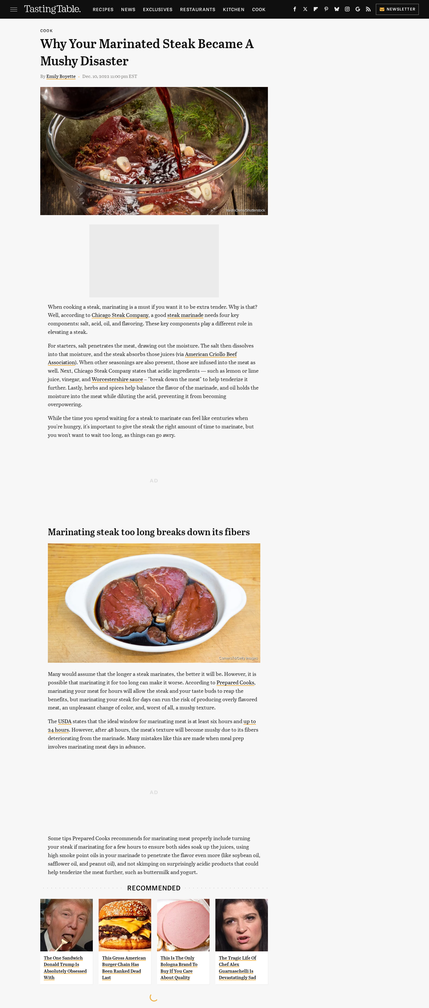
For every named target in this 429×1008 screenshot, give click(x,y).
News (128, 9)
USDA (65, 721)
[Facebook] (295, 10)
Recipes (103, 9)
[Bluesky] (337, 10)
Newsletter (401, 9)
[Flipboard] (316, 10)
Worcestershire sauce (117, 379)
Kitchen (233, 9)
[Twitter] (305, 10)
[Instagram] (347, 10)
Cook (259, 9)
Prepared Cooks (235, 682)
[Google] (358, 10)
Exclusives (157, 9)
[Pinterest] (326, 10)
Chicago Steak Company (120, 314)
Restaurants (197, 9)
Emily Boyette (61, 76)
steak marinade (185, 314)
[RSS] (368, 10)
